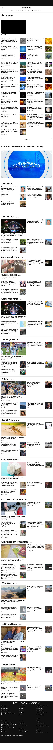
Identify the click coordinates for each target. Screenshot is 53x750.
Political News (4, 708)
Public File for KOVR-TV (7, 723)
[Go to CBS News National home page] (26, 7)
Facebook (21, 710)
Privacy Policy (22, 723)
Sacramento (5, 11)
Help (37, 729)
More (17, 217)
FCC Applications (5, 729)
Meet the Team (39, 708)
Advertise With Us (40, 714)
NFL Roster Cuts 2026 (6, 712)
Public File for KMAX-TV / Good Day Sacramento (8, 725)
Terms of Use (22, 729)
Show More (26, 139)
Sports (24, 11)
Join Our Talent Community (42, 727)
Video (29, 11)
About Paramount (40, 723)
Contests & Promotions (41, 712)
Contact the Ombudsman (42, 732)
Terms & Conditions (40, 716)
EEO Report (4, 731)
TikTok (20, 714)
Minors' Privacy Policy (24, 731)
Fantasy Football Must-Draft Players (8, 714)
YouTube (21, 708)
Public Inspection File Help (7, 727)
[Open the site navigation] (10, 7)
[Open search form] (49, 8)
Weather (18, 11)
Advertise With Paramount (42, 725)
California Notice (23, 725)
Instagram (21, 712)
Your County (35, 11)
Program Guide (39, 710)
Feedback (38, 731)
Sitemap (38, 718)
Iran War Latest (4, 710)
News (12, 11)
